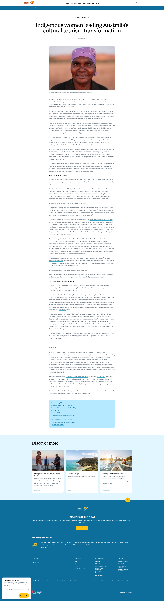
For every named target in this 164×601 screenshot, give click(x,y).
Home (2, 8)
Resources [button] (82, 3)
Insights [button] (74, 3)
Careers (77, 566)
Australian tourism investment (123, 570)
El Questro (62, 309)
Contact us (78, 563)
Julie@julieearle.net (58, 424)
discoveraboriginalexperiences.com (64, 415)
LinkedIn (37, 562)
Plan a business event (123, 563)
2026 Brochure (64, 386)
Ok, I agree (23, 595)
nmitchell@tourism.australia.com (62, 413)
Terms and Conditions (101, 566)
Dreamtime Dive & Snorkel (77, 326)
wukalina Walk (84, 314)
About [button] (67, 3)
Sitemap (97, 561)
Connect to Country (71, 384)
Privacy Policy (22, 584)
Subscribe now (82, 528)
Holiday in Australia (123, 561)
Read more (45, 547)
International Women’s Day (64, 99)
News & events (11, 8)
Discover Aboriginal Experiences (97, 99)
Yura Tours (101, 189)
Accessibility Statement (98, 572)
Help (76, 561)
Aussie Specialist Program (122, 566)
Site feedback (99, 575)
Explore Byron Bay (100, 239)
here (84, 203)
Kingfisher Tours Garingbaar (79, 295)
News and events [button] (93, 3)
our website (101, 376)
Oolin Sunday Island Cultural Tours (101, 219)
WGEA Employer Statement (99, 569)
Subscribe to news (80, 568)
